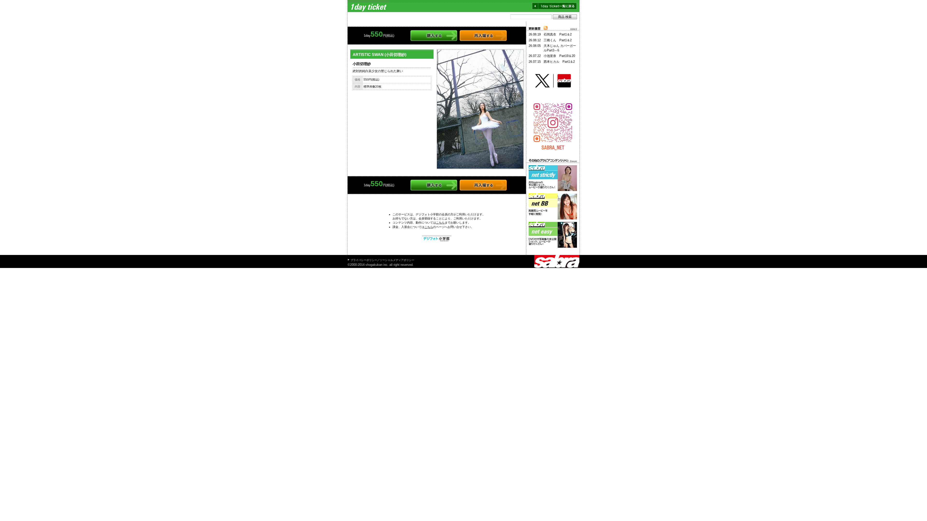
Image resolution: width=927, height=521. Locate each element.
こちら (440, 222)
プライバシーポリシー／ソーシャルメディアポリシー (382, 260)
